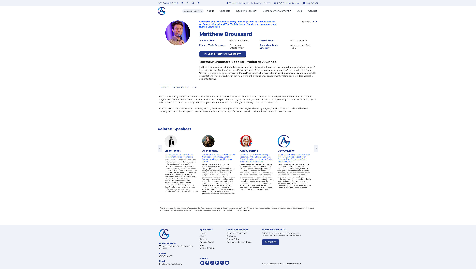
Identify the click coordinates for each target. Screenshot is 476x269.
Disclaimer (231, 236)
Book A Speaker (207, 248)
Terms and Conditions (236, 233)
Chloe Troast (172, 150)
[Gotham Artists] (161, 11)
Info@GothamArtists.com (288, 3)
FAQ (195, 87)
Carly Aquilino (286, 150)
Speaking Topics (245, 11)
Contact (312, 11)
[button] (222, 54)
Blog (299, 11)
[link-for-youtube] (227, 263)
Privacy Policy (233, 239)
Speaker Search (207, 242)
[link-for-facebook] (188, 3)
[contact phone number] (304, 3)
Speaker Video (180, 87)
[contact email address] (275, 3)
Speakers (225, 11)
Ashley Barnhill (249, 150)
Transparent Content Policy (239, 242)
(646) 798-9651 (312, 3)
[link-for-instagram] (193, 3)
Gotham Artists (168, 2)
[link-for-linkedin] (198, 3)
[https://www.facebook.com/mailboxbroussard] (316, 21)
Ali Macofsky (210, 150)
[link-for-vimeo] (222, 263)
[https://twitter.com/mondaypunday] (314, 21)
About (210, 11)
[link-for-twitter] (182, 3)
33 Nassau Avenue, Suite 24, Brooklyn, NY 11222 (249, 3)
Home (203, 233)
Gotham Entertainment (276, 11)
